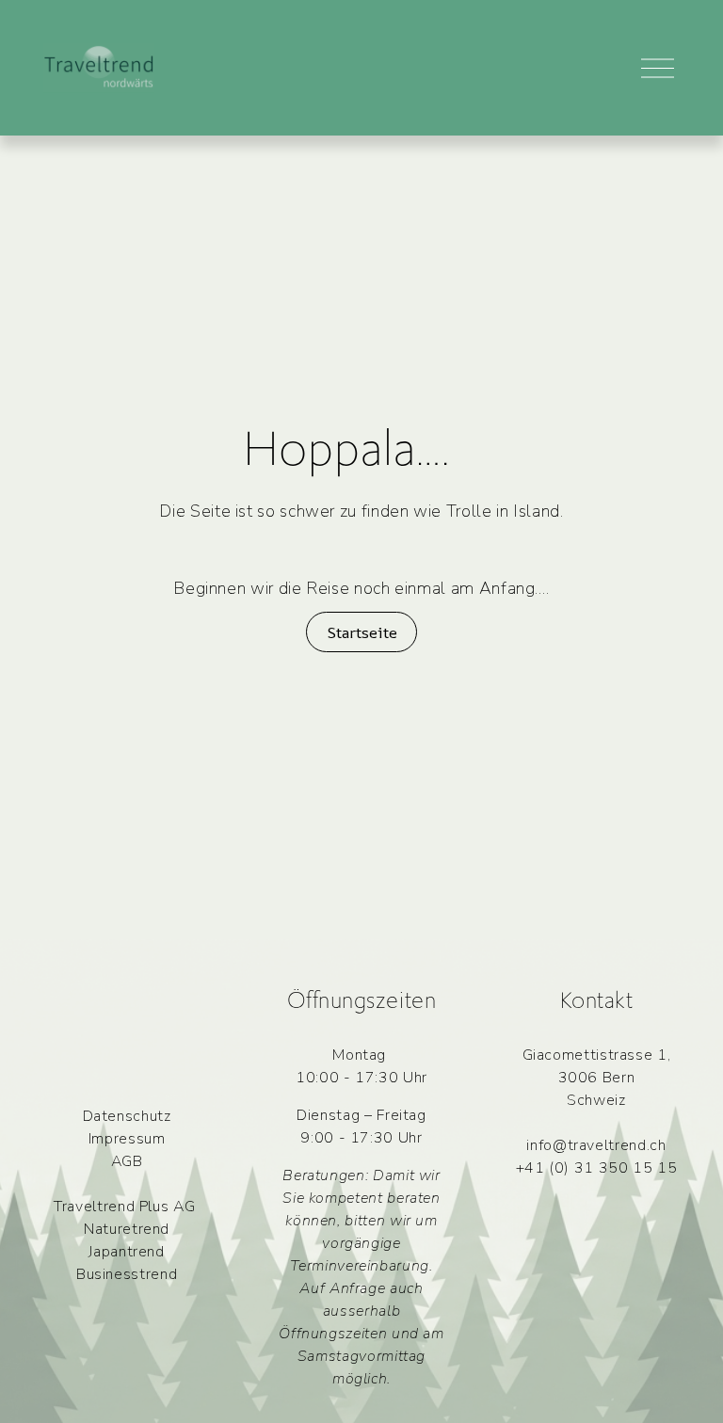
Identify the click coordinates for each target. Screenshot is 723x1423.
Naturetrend (126, 1229)
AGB (127, 1161)
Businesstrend (126, 1274)
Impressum (127, 1138)
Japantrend (126, 1251)
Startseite (362, 632)
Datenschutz (127, 1116)
